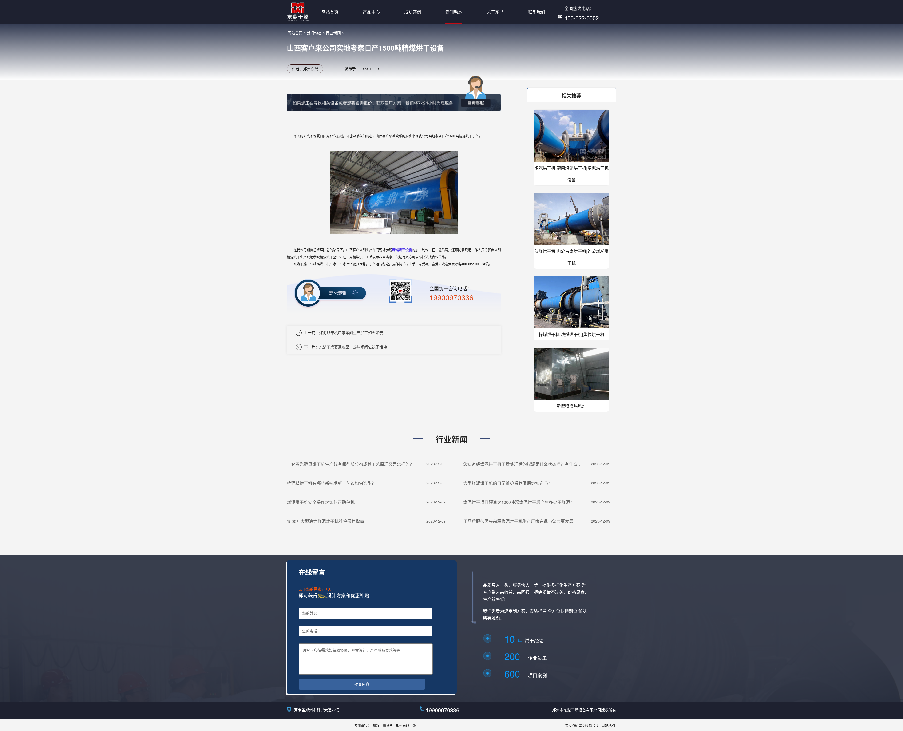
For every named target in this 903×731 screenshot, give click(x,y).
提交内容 (361, 684)
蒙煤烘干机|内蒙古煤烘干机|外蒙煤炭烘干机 (571, 257)
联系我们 (536, 12)
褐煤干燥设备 (383, 725)
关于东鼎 (495, 12)
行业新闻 (333, 33)
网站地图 (608, 725)
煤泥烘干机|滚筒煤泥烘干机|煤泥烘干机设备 (571, 174)
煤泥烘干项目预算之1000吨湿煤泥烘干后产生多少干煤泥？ (518, 502)
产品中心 (371, 12)
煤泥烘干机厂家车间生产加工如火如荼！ (353, 332)
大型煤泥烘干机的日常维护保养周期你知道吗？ (507, 483)
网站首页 (329, 12)
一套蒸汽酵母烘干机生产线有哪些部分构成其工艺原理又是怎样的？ (350, 464)
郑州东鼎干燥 (406, 725)
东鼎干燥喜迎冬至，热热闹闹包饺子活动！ (355, 347)
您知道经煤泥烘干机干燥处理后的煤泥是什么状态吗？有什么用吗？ (522, 466)
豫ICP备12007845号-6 (581, 725)
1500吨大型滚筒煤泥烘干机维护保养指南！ (327, 521)
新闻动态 (453, 12)
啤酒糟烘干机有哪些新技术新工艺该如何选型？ (331, 483)
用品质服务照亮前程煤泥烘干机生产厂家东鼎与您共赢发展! (518, 521)
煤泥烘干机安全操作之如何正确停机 (321, 502)
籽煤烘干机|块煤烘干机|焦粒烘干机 (571, 334)
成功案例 (412, 12)
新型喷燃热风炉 (571, 406)
